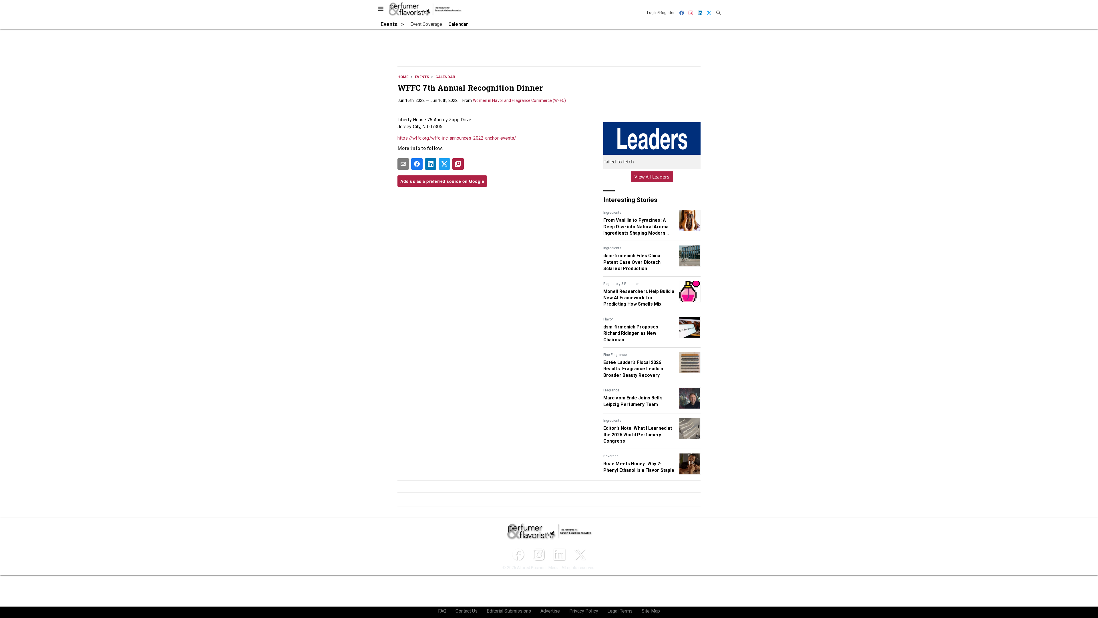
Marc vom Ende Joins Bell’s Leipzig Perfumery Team (633, 401)
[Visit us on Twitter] (580, 554)
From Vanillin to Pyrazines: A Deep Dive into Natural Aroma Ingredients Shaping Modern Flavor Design (636, 226)
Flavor (608, 319)
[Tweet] (444, 164)
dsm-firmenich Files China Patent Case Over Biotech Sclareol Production (632, 262)
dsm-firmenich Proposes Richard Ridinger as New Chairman (630, 333)
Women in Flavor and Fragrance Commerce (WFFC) (519, 100)
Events (422, 77)
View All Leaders (652, 177)
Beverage (610, 456)
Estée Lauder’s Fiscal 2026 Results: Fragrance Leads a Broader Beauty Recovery (633, 369)
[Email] (403, 164)
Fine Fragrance (615, 355)
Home (402, 77)
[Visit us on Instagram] (538, 554)
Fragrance (611, 390)
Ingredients (612, 213)
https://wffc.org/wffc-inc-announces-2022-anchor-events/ (456, 138)
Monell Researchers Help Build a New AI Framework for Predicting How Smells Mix (638, 298)
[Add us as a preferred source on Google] (458, 164)
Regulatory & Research (621, 284)
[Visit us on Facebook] (518, 554)
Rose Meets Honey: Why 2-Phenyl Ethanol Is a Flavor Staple (638, 467)
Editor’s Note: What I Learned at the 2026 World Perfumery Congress (637, 434)
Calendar (445, 77)
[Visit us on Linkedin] (559, 554)
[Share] (417, 164)
